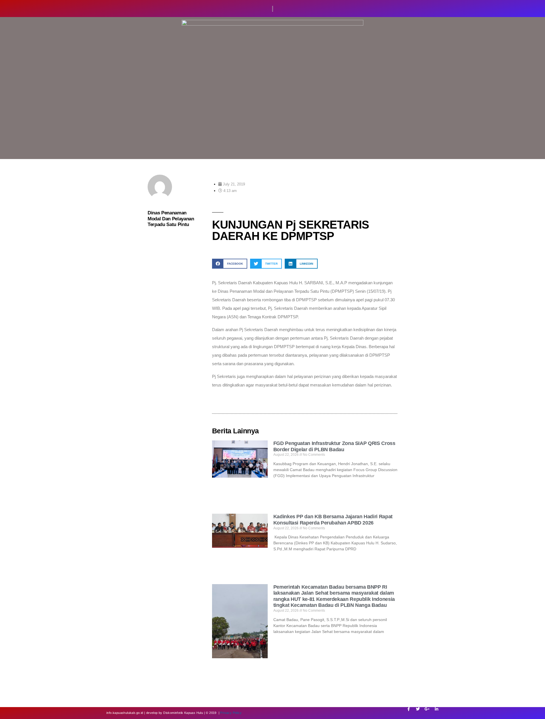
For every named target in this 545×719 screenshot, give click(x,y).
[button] (229, 264)
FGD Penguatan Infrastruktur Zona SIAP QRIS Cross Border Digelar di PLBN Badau (334, 446)
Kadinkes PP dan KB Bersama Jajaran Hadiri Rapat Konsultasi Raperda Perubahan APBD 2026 (333, 520)
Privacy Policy (231, 712)
